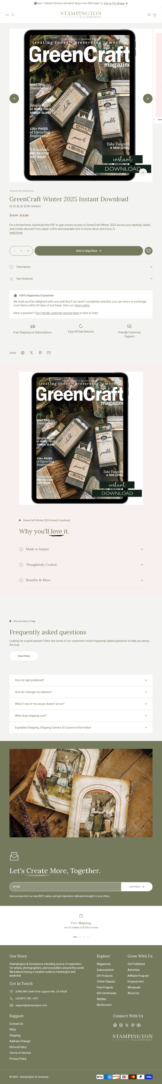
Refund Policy (18, 1047)
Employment (136, 981)
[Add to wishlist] (149, 251)
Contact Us (16, 1023)
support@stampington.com (31, 1005)
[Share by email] (49, 353)
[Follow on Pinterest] (133, 1025)
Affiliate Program (138, 975)
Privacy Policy (17, 1058)
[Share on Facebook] (23, 353)
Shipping (14, 1035)
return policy (81, 305)
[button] (17, 206)
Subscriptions (105, 969)
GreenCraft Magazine (21, 190)
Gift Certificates (106, 993)
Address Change (19, 1041)
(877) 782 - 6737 (29, 998)
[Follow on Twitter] (127, 1025)
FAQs (12, 1029)
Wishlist (101, 999)
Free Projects (105, 987)
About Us (133, 993)
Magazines (104, 964)
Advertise (134, 969)
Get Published (136, 964)
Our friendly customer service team (57, 313)
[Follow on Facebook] (115, 1025)
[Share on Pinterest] (40, 353)
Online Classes (106, 981)
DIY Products (105, 975)
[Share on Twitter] (31, 353)
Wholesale (134, 987)
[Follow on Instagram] (121, 1025)
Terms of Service (20, 1052)
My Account (104, 1004)
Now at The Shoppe (114, 3)
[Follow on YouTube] (139, 1025)
